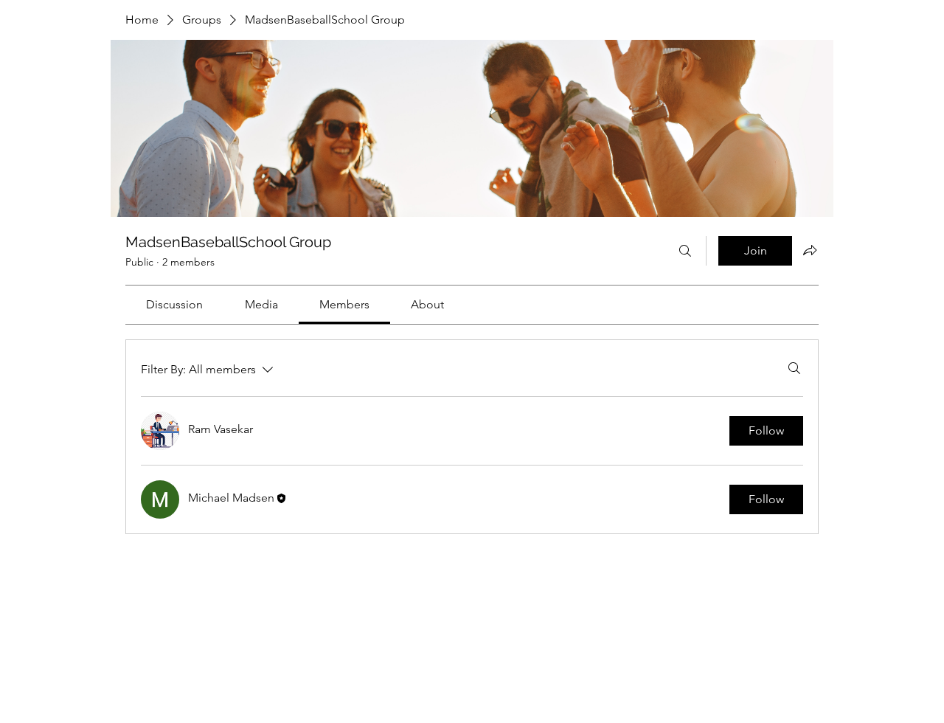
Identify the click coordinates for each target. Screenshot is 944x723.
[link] (174, 304)
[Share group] (810, 250)
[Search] (685, 251)
